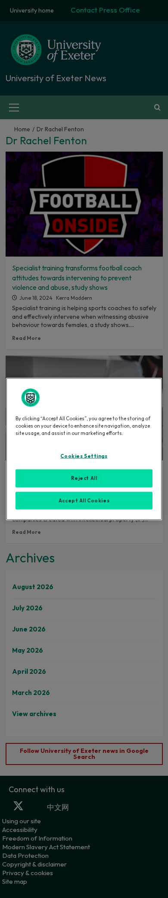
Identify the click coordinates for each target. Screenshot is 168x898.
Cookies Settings (83, 456)
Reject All (84, 478)
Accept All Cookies (84, 500)
